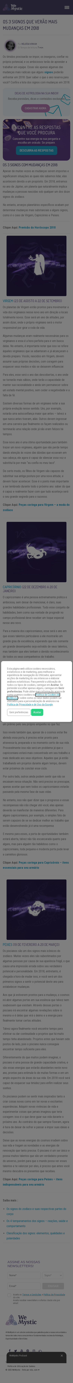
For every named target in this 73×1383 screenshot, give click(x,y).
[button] (19, 712)
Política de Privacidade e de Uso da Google (30, 704)
